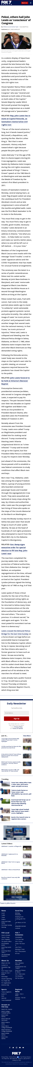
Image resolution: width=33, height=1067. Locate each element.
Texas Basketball (6, 1000)
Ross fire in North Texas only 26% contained (10, 878)
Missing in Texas (20, 949)
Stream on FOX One (5, 1006)
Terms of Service (17, 728)
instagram (16, 1047)
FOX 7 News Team (6, 971)
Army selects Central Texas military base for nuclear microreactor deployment (11, 755)
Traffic (3, 915)
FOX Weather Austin (5, 944)
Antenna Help (5, 985)
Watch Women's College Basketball (6, 1030)
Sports (4, 989)
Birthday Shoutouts (18, 913)
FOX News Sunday (6, 925)
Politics (3, 919)
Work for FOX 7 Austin (5, 973)
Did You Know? (19, 978)
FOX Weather (19, 976)
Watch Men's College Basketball (6, 1026)
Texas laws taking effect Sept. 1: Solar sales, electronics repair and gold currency (21, 784)
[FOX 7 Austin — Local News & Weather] (6, 3)
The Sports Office (6, 941)
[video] (27, 848)
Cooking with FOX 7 (20, 919)
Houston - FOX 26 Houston (20, 998)
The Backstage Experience (5, 955)
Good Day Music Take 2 (6, 951)
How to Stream (5, 935)
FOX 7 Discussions (20, 951)
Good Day (19, 911)
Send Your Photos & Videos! (20, 971)
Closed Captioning (6, 978)
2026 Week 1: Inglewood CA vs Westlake (9, 854)
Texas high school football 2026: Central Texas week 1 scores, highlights (10, 740)
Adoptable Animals (20, 926)
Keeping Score (19, 917)
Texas (3, 917)
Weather (18, 960)
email (23, 1047)
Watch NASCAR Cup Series (5, 1019)
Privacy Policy (18, 727)
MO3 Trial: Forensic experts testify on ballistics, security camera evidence (11, 763)
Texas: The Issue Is (20, 944)
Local (2, 913)
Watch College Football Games (5, 1012)
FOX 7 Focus (18, 941)
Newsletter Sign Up (5, 968)
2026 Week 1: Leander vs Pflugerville (11, 846)
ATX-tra (17, 953)
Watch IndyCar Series (5, 1023)
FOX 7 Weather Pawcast (19, 963)
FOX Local (5, 933)
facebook (9, 1047)
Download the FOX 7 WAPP (20, 967)
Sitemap (3, 927)
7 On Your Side (19, 939)
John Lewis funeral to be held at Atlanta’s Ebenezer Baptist (15, 381)
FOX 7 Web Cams (20, 974)
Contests (17, 928)
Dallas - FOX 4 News (19, 994)
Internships (4, 976)
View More (27, 736)
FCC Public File (5, 981)
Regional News (18, 990)
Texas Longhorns (6, 992)
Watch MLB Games (4, 1015)
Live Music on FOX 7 (20, 923)
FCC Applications (6, 983)
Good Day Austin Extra (6, 948)
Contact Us (4, 965)
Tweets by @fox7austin (7, 903)
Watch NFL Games (6, 1009)
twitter (13, 1047)
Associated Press (24, 27)
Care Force (18, 947)
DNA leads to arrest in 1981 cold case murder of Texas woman (10, 770)
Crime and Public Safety (6, 922)
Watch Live (24, 3)
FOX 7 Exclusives (19, 934)
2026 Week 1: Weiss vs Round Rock (10, 869)
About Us (5, 960)
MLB (2, 996)
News (3, 911)
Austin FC (4, 994)
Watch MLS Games (4, 1037)
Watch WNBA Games (5, 1034)
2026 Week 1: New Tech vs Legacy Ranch (10, 862)
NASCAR (3, 998)
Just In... (4, 736)
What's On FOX (5, 963)
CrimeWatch (18, 937)
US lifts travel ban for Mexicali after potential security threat (11, 747)
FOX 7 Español (5, 939)
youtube (19, 1047)
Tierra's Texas (5, 937)
